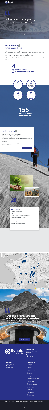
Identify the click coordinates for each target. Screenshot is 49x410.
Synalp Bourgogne (30, 381)
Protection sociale (9, 367)
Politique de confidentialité (37, 401)
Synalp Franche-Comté (31, 386)
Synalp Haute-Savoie (31, 365)
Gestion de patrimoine (10, 364)
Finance (18, 85)
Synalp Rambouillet (31, 370)
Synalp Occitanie (30, 392)
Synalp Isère (29, 367)
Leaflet (37, 288)
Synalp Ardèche (30, 389)
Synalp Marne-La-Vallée (31, 372)
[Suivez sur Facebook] (13, 358)
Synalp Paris (29, 368)
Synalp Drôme (30, 390)
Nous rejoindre (27, 148)
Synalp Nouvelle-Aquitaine (32, 376)
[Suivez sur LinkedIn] (15, 358)
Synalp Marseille (30, 395)
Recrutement (7, 402)
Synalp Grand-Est (30, 383)
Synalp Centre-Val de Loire (32, 375)
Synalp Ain (29, 379)
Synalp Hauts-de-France (32, 384)
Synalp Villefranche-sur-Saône (33, 378)
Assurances (31, 96)
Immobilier (31, 85)
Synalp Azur (29, 394)
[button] (34, 274)
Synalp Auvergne (30, 387)
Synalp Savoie (30, 364)
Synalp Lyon (29, 373)
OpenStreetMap (42, 288)
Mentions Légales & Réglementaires (23, 401)
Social (18, 96)
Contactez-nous (24, 339)
